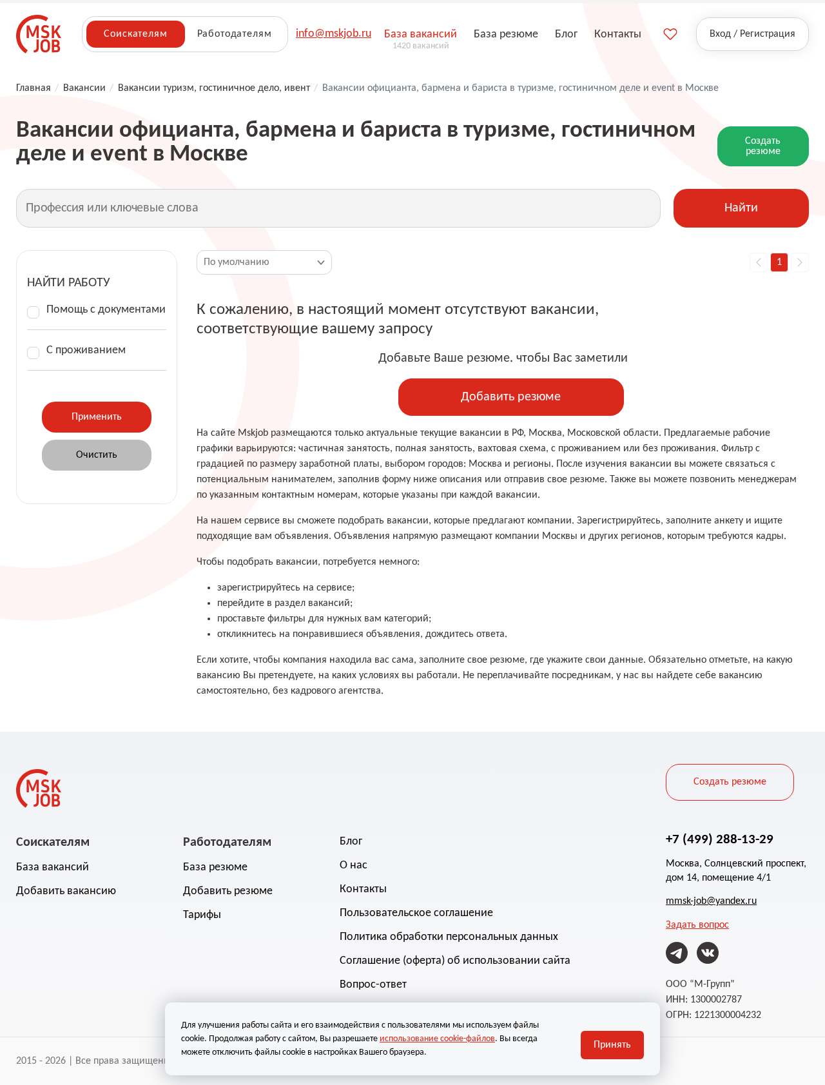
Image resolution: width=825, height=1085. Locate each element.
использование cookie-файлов (437, 1039)
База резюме (215, 867)
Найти (741, 208)
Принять (612, 1045)
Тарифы (202, 915)
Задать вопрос (697, 925)
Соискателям (135, 34)
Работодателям (234, 34)
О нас (353, 865)
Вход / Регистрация (752, 34)
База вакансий (52, 867)
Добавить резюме (511, 397)
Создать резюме (763, 146)
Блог (351, 842)
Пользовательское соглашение (416, 913)
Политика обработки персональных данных (449, 937)
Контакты (363, 889)
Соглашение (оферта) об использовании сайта (455, 961)
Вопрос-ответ (373, 985)
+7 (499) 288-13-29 (719, 839)
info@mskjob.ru (333, 34)
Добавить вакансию (66, 891)
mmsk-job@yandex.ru (711, 901)
